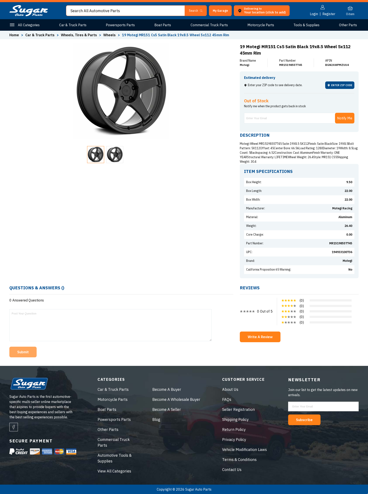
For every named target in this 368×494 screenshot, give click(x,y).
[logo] (28, 15)
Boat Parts (162, 25)
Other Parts (348, 25)
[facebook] (13, 427)
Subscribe (304, 420)
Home (14, 35)
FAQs (226, 399)
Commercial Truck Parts (209, 25)
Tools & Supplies (306, 25)
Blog (156, 419)
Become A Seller (166, 409)
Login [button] (314, 14)
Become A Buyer (166, 389)
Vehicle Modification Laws (244, 449)
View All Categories (114, 471)
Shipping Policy (235, 419)
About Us (230, 389)
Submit (23, 352)
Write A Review (260, 337)
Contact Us (232, 469)
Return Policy (234, 429)
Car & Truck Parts (72, 25)
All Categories (29, 25)
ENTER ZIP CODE (341, 85)
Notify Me (344, 118)
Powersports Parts (120, 25)
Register (328, 14)
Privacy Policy (234, 439)
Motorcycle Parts (260, 25)
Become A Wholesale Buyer (176, 399)
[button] (220, 10)
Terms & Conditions (239, 459)
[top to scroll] (355, 481)
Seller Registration (238, 409)
